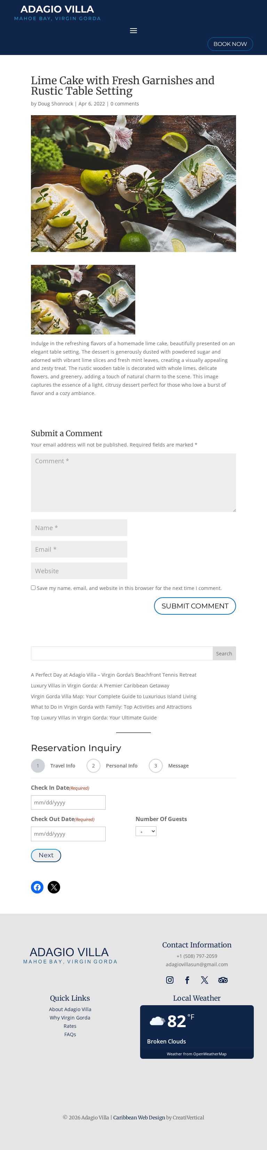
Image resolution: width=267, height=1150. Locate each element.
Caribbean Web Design (139, 1117)
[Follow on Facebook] (187, 980)
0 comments (125, 103)
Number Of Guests (161, 819)
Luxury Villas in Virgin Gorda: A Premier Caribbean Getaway (100, 685)
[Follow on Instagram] (169, 980)
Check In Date (60, 787)
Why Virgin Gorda (70, 1017)
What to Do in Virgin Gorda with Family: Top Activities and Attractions (111, 706)
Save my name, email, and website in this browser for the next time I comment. (129, 588)
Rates (70, 1026)
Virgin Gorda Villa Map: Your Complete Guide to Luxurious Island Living (113, 696)
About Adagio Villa (70, 1009)
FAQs (70, 1034)
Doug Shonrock (55, 103)
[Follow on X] (204, 980)
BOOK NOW (230, 44)
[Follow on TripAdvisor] (223, 980)
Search (224, 653)
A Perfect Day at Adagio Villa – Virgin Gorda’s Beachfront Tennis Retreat (113, 674)
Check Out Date (63, 819)
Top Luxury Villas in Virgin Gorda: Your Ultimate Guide (94, 717)
